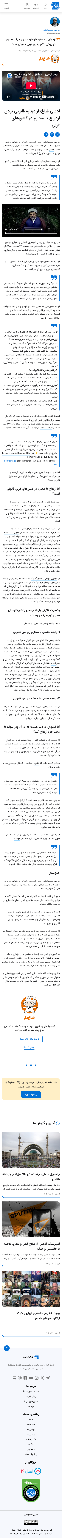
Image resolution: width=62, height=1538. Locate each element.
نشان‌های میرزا (31, 1401)
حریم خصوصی (31, 1514)
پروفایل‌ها (31, 1429)
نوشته (17, 838)
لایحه (53, 663)
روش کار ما (29, 1047)
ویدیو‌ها (31, 1434)
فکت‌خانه (31, 1424)
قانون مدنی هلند (11, 533)
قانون (36, 763)
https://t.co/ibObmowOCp (16, 453)
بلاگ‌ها (31, 1444)
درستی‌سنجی (46, 427)
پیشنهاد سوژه (31, 1454)
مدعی (51, 149)
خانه (31, 1419)
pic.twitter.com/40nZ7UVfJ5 (41, 457)
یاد (10, 804)
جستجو (31, 1449)
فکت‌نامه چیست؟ (31, 1391)
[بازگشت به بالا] (7, 1348)
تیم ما (31, 1406)
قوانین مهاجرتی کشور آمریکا (44, 578)
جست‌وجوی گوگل (25, 748)
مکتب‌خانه (31, 1439)
